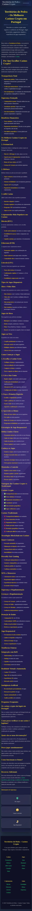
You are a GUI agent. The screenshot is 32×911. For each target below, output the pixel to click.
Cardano (8, 892)
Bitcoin (8, 884)
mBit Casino (8, 865)
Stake (8, 871)
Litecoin (8, 889)
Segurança (23, 889)
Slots (23, 860)
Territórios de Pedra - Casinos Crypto (11, 3)
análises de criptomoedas (22, 780)
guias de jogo (11, 780)
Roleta (23, 865)
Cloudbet (8, 868)
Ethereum (8, 887)
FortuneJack (8, 860)
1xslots (17, 56)
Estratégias (23, 884)
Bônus (23, 887)
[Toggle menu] (26, 3)
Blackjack (23, 863)
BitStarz (8, 863)
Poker (23, 868)
